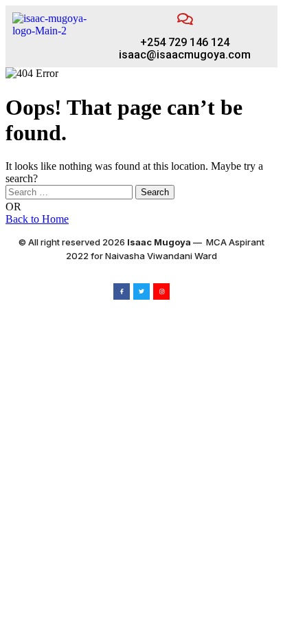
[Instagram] (161, 291)
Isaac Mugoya (159, 241)
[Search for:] (70, 191)
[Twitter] (141, 291)
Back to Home (37, 219)
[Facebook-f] (121, 291)
